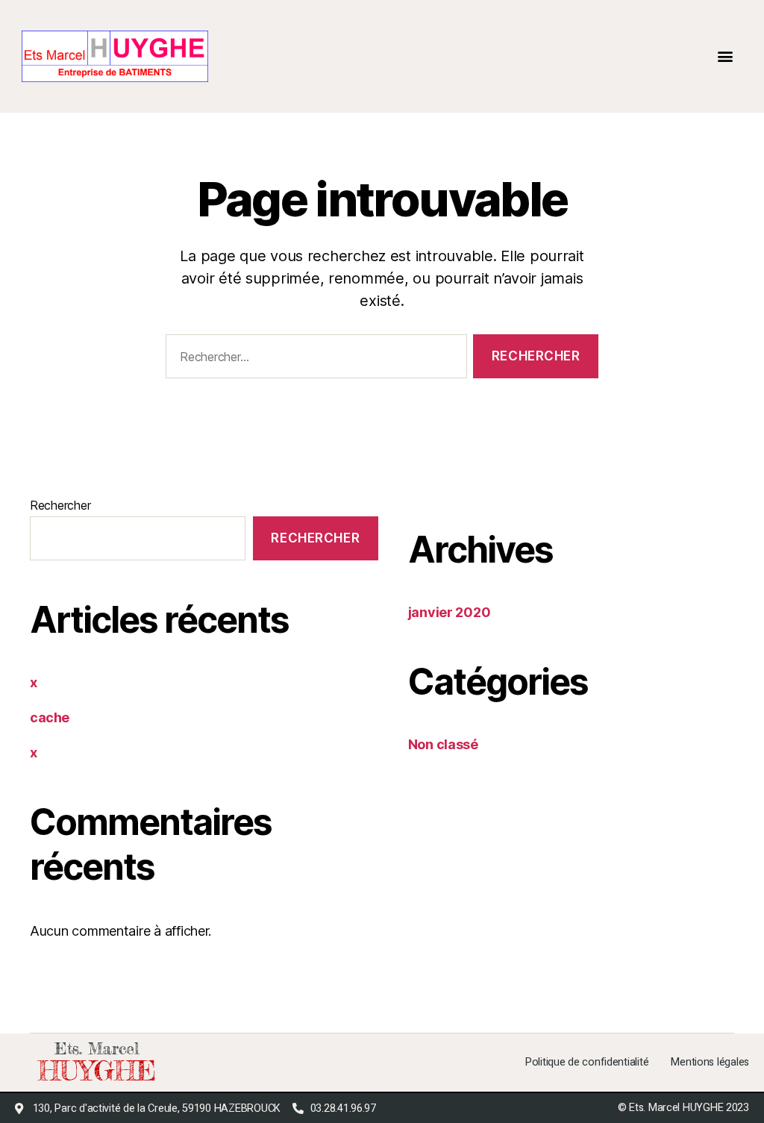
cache (49, 717)
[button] (725, 56)
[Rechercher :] (313, 359)
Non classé (443, 744)
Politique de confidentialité (586, 1062)
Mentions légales (710, 1062)
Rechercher (60, 505)
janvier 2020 (449, 612)
